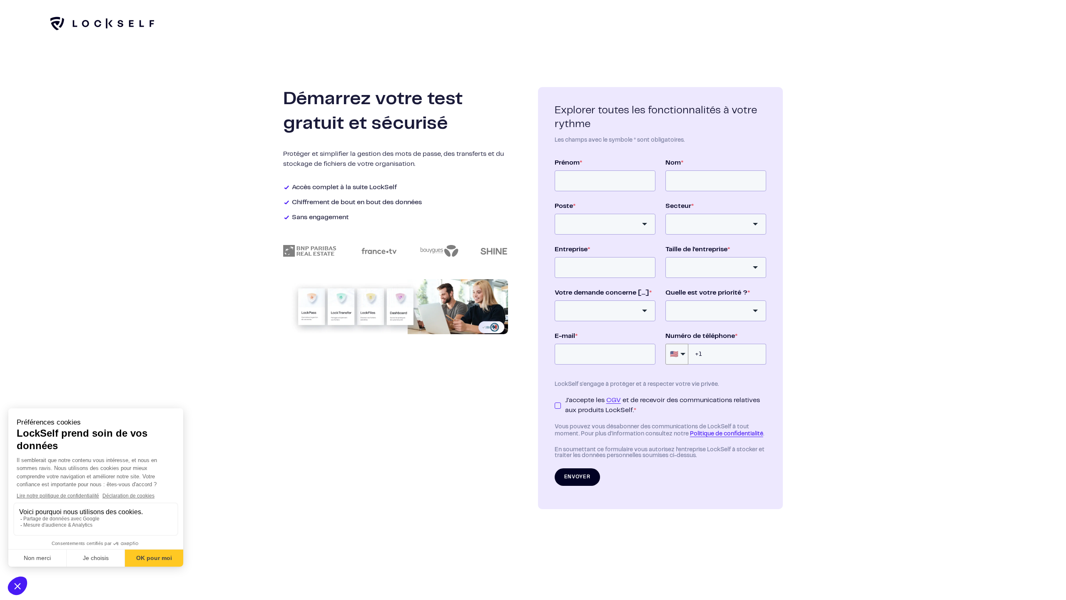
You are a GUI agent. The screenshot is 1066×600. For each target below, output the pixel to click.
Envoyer (577, 477)
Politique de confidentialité (726, 434)
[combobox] (605, 224)
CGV (613, 400)
